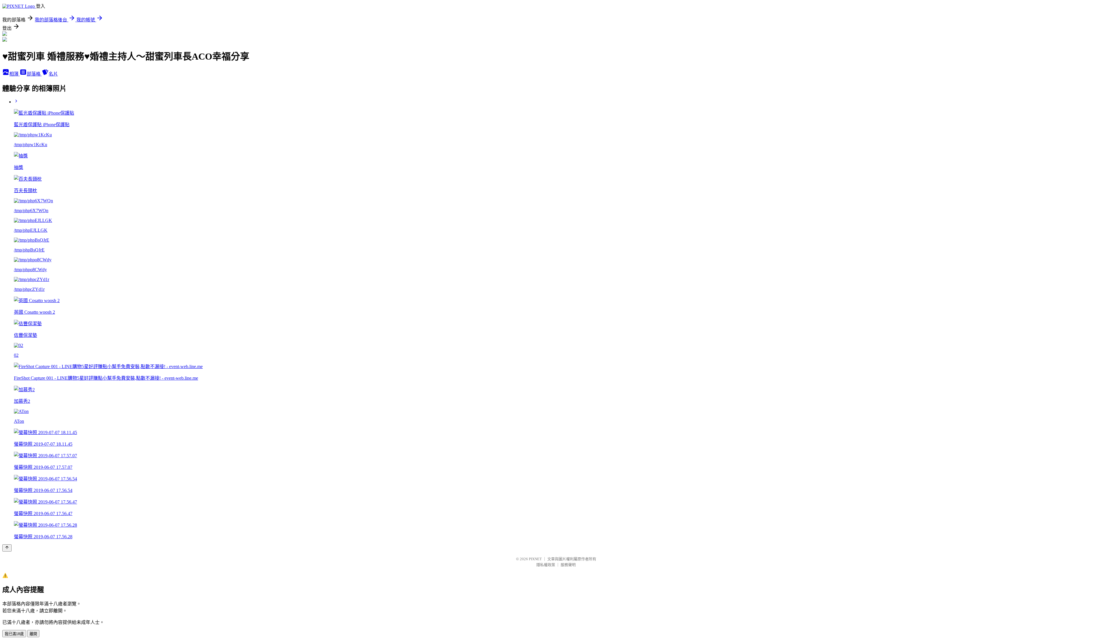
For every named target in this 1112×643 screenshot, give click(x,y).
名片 (53, 73)
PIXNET (535, 559)
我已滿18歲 (14, 634)
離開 (33, 634)
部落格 (34, 73)
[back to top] (7, 548)
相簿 (14, 73)
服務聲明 (568, 565)
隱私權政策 (545, 565)
